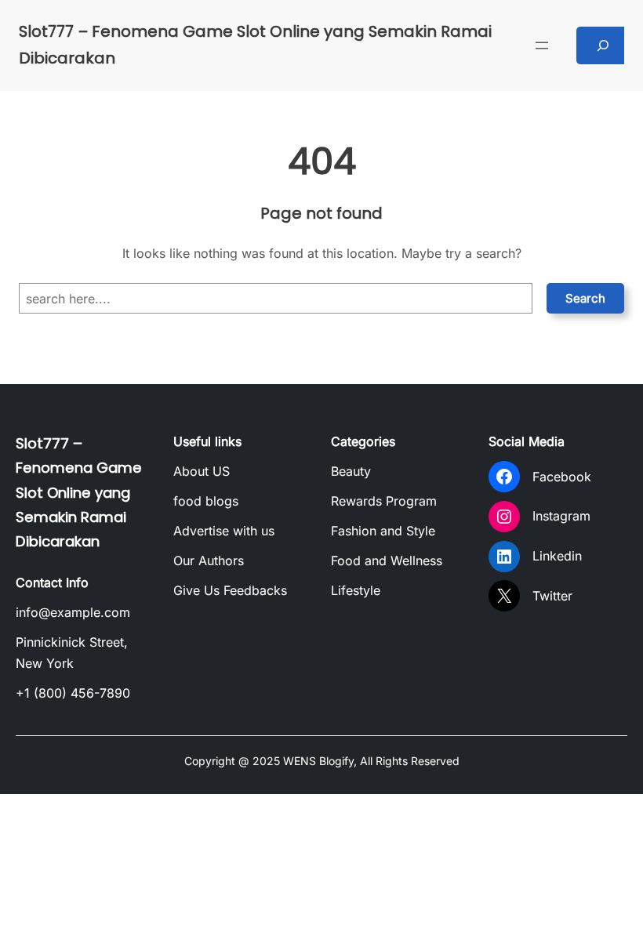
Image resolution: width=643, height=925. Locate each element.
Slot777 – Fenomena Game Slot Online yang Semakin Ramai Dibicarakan (79, 492)
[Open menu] (541, 45)
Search (585, 298)
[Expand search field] (603, 45)
